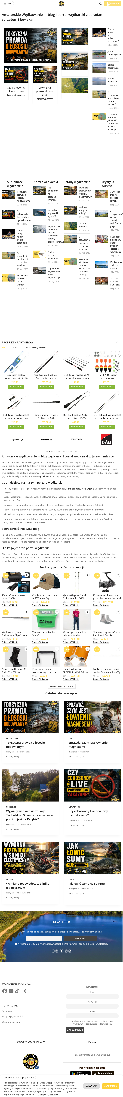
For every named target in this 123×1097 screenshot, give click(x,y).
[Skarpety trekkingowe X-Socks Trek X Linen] (15, 654)
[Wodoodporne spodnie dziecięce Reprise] (75, 617)
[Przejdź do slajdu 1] (46, 450)
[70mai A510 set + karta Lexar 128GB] (15, 581)
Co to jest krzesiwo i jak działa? (113, 281)
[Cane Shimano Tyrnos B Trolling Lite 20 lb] (45, 401)
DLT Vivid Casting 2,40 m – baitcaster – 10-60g (75, 416)
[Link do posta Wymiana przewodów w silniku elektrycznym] (44, 74)
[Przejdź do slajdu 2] (48, 450)
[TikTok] (17, 987)
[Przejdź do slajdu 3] (51, 450)
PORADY (9, 876)
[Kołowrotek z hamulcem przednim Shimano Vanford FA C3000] (105, 581)
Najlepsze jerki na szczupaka (52, 254)
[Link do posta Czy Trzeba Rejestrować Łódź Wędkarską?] (38, 270)
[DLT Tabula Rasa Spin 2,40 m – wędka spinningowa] (105, 401)
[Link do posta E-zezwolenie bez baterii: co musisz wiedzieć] (97, 94)
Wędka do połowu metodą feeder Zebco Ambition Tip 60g (105, 670)
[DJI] (71, 439)
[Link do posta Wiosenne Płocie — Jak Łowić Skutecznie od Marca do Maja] (97, 116)
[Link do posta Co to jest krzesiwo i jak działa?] (99, 280)
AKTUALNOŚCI (12, 736)
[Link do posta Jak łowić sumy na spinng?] (74, 36)
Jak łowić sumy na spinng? (82, 214)
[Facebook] (5, 987)
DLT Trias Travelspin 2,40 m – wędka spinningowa (15, 416)
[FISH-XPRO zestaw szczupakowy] (105, 361)
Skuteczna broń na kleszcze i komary (113, 196)
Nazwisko (90, 998)
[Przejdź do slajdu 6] (58, 450)
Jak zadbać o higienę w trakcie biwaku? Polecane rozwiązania (114, 244)
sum (68, 487)
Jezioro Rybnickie (110, 80)
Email (90, 1008)
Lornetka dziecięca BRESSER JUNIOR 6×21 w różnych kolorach (74, 670)
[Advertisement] (61, 157)
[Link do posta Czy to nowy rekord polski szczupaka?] (97, 32)
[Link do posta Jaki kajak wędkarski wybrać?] (38, 212)
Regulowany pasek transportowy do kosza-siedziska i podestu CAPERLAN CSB (44, 672)
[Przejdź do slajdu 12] (72, 450)
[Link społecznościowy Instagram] (56, 947)
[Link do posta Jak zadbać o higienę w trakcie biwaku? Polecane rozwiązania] (99, 238)
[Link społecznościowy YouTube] (60, 947)
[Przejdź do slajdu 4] (53, 450)
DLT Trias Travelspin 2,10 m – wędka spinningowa (75, 376)
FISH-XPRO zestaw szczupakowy (105, 376)
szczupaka (7, 468)
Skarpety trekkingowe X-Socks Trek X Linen (14, 669)
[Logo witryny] (61, 3)
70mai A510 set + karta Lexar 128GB (13, 595)
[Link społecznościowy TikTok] (69, 947)
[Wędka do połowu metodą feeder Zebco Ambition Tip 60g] (105, 654)
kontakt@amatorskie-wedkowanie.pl (91, 1051)
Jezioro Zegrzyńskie (112, 66)
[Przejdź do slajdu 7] (60, 450)
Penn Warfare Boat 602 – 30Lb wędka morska (45, 376)
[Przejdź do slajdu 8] (63, 450)
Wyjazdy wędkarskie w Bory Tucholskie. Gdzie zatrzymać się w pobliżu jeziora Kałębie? (30, 812)
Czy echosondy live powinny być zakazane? (16, 92)
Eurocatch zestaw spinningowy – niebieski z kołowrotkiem (15, 377)
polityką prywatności (59, 1094)
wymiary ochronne (42, 475)
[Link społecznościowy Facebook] (52, 947)
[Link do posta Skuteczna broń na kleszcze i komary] (99, 193)
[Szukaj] (98, 3)
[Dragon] (101, 439)
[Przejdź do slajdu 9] (65, 450)
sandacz (76, 487)
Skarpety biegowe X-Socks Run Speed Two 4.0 (105, 632)
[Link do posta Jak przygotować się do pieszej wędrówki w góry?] (99, 213)
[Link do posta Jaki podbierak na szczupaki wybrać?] (74, 61)
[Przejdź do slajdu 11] (70, 450)
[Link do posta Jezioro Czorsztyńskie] (97, 54)
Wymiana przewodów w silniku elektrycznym (44, 92)
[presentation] (30, 715)
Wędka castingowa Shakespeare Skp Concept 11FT (15, 633)
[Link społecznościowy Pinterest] (65, 947)
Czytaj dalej (12, 754)
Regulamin (7, 1007)
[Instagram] (24, 987)
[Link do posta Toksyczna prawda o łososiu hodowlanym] (30, 45)
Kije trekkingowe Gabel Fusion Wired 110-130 (73, 595)
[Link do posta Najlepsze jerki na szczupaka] (38, 254)
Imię (91, 988)
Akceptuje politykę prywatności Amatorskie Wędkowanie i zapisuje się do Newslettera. (62, 940)
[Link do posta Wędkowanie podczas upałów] (99, 264)
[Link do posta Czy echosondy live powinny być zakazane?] (16, 74)
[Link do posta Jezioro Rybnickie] (97, 80)
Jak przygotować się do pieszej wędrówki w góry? (114, 219)
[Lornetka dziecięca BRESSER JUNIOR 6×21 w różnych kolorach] (75, 654)
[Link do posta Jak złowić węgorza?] (74, 85)
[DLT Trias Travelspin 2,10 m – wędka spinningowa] (75, 361)
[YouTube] (11, 987)
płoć (83, 487)
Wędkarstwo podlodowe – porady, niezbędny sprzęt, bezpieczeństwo (55, 234)
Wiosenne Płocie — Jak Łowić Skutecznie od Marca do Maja (111, 122)
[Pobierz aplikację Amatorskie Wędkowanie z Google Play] (79, 1071)
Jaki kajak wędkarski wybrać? (52, 212)
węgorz (90, 487)
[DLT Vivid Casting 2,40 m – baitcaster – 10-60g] (75, 401)
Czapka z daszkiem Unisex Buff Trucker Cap (45, 595)
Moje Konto (113, 4)
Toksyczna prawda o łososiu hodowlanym (30, 59)
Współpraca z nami (11, 1018)
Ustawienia (89, 1086)
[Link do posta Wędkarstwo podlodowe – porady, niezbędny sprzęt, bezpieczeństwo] (38, 228)
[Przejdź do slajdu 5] (55, 450)
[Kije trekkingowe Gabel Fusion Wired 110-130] (75, 581)
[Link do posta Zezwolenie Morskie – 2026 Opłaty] (8, 277)
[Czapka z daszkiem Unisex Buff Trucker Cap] (45, 581)
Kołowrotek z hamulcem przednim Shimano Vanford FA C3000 (105, 597)
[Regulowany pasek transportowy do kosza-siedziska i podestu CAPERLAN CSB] (45, 654)
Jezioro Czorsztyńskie (113, 53)
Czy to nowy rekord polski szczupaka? (111, 35)
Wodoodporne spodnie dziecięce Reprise (73, 632)
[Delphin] (42, 439)
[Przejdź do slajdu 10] (67, 450)
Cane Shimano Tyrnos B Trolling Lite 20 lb (46, 416)
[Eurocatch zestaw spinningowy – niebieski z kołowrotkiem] (15, 361)
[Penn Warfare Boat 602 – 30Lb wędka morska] (45, 361)
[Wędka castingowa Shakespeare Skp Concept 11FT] (15, 617)
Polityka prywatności (12, 1013)
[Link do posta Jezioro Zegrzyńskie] (97, 68)
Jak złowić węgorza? (82, 229)
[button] (120, 439)
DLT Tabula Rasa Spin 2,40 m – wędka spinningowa (105, 416)
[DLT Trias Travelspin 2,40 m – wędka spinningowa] (15, 401)
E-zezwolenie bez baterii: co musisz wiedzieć (111, 97)
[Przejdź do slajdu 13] (75, 450)
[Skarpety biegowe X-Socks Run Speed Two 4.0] (105, 617)
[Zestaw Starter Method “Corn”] (45, 617)
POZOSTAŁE (73, 736)
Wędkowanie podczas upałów (114, 265)
